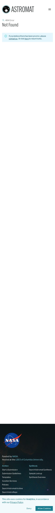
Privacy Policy (16, 502)
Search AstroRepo (9, 492)
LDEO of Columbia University (29, 459)
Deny (29, 508)
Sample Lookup (35, 473)
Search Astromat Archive (12, 488)
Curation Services (9, 481)
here (27, 39)
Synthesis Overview (37, 477)
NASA (15, 456)
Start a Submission (10, 470)
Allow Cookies (44, 508)
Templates (6, 477)
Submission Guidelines (11, 473)
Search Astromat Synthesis (40, 470)
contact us (13, 39)
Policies (5, 484)
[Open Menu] (49, 9)
